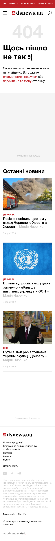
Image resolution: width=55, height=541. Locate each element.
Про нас (7, 453)
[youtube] (4, 473)
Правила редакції (13, 443)
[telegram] (19, 473)
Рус (25, 514)
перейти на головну (17, 81)
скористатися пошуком (20, 77)
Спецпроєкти (10, 466)
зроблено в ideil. (14, 533)
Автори (7, 456)
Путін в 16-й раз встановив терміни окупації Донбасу (25, 356)
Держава (9, 215)
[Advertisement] (27, 125)
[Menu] (5, 12)
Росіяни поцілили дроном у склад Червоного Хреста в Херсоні (25, 223)
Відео (6, 460)
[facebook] (12, 473)
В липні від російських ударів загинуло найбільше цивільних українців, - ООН (26, 289)
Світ (5, 348)
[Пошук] (50, 13)
